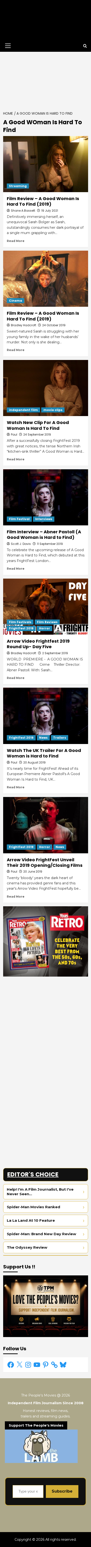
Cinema (15, 301)
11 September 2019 (50, 544)
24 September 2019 (37, 434)
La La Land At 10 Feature (31, 1220)
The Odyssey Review (27, 1247)
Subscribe (62, 1491)
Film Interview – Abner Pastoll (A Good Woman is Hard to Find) (44, 534)
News (43, 738)
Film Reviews (47, 622)
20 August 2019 (34, 762)
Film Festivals (20, 622)
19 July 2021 (49, 211)
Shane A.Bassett (23, 211)
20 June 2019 (32, 871)
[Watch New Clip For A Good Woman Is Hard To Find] (45, 388)
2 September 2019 (55, 653)
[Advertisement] (45, 80)
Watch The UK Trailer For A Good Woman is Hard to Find (44, 753)
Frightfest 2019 (21, 628)
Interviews (43, 519)
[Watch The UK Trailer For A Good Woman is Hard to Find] (45, 716)
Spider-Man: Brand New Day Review (41, 1234)
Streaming (18, 186)
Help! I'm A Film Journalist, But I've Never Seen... (40, 1191)
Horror (44, 628)
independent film (23, 410)
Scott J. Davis (21, 544)
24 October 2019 (54, 325)
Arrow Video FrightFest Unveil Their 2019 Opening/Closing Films (45, 862)
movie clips (52, 410)
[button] (7, 46)
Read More (16, 241)
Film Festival (19, 519)
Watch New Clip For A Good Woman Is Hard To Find (38, 425)
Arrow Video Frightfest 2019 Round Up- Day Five (38, 644)
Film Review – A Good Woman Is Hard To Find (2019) (43, 201)
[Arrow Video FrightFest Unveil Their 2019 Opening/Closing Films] (45, 825)
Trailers (59, 738)
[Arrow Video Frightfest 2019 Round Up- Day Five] (45, 607)
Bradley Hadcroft (23, 325)
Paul (14, 434)
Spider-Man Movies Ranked (33, 1207)
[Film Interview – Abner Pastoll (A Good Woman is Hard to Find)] (45, 497)
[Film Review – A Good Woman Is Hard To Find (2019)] (45, 164)
